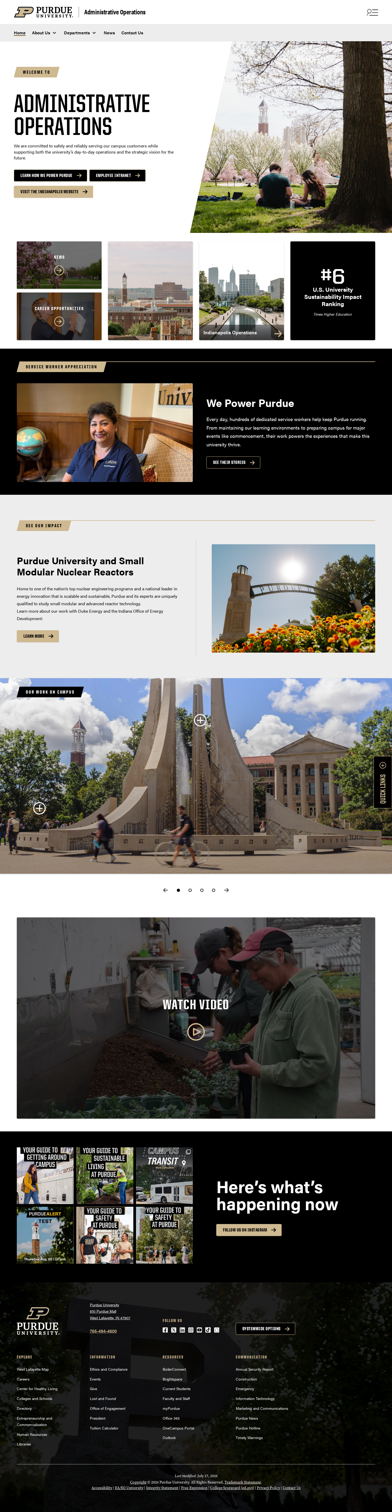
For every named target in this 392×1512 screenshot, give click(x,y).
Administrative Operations (115, 11)
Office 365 (171, 1418)
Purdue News (247, 1418)
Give (93, 1388)
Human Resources (32, 1434)
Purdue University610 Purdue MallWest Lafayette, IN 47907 (110, 1311)
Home (20, 33)
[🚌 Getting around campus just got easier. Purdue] (164, 1175)
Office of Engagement (107, 1408)
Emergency (245, 1388)
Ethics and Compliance (108, 1369)
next (226, 890)
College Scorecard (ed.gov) (232, 1487)
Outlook (169, 1437)
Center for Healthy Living (37, 1388)
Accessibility (101, 1487)
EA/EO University (129, 1487)
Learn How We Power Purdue (47, 175)
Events (95, 1379)
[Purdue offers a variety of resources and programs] (104, 1235)
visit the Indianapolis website (49, 191)
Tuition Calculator (104, 1428)
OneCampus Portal (178, 1428)
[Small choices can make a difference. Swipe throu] (104, 1175)
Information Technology (255, 1398)
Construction (246, 1379)
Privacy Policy (268, 1487)
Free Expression (194, 1487)
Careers (23, 1379)
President (97, 1418)
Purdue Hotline (248, 1428)
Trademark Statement (243, 1482)
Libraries (24, 1444)
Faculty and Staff (176, 1398)
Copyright (138, 1482)
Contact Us (132, 33)
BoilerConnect (174, 1369)
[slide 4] (213, 890)
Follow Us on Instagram (245, 1230)
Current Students (177, 1388)
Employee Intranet (113, 175)
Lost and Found (103, 1398)
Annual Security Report (254, 1369)
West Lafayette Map (33, 1369)
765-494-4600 (103, 1331)
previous (165, 890)
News (109, 33)
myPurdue (171, 1408)
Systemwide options (261, 1328)
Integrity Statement (162, 1487)
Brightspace (172, 1379)
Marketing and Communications (262, 1408)
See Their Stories (229, 462)
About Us (41, 33)
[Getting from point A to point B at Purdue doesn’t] (45, 1175)
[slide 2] (190, 890)
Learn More (33, 636)
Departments (77, 33)
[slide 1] (178, 890)
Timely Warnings (249, 1437)
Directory (24, 1408)
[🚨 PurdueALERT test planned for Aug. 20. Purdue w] (45, 1235)
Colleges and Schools (34, 1398)
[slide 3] (201, 890)
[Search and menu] (371, 12)
